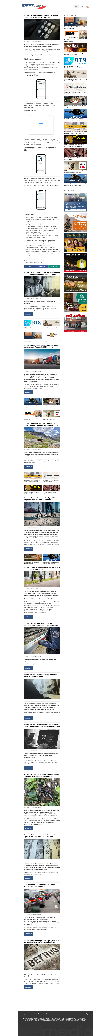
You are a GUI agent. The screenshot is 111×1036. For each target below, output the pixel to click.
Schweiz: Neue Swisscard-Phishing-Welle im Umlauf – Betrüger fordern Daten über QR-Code (42, 725)
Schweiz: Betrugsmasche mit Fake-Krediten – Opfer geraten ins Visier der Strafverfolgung (41, 836)
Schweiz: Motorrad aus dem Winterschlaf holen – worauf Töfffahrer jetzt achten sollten (41, 424)
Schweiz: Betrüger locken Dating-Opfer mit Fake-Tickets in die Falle (40, 675)
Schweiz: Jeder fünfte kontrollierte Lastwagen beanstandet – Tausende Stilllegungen (41, 346)
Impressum (26, 1014)
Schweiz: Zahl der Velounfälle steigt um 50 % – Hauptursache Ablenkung (42, 568)
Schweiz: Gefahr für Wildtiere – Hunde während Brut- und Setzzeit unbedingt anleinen (42, 775)
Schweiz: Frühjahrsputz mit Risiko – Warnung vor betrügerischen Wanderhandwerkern (41, 941)
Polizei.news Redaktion (36, 41)
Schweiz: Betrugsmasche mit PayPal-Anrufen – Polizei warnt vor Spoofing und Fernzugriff (42, 273)
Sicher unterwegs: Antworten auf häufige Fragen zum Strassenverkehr (39, 885)
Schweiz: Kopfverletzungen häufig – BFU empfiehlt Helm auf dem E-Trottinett (39, 498)
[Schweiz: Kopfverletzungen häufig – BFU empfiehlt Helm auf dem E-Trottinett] (42, 514)
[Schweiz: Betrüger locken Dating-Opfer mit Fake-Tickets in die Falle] (42, 689)
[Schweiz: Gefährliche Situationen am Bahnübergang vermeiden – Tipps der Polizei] (42, 640)
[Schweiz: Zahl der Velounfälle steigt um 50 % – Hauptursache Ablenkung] (42, 579)
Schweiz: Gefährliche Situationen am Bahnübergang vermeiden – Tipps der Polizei (41, 624)
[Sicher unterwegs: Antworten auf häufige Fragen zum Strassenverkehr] (42, 901)
